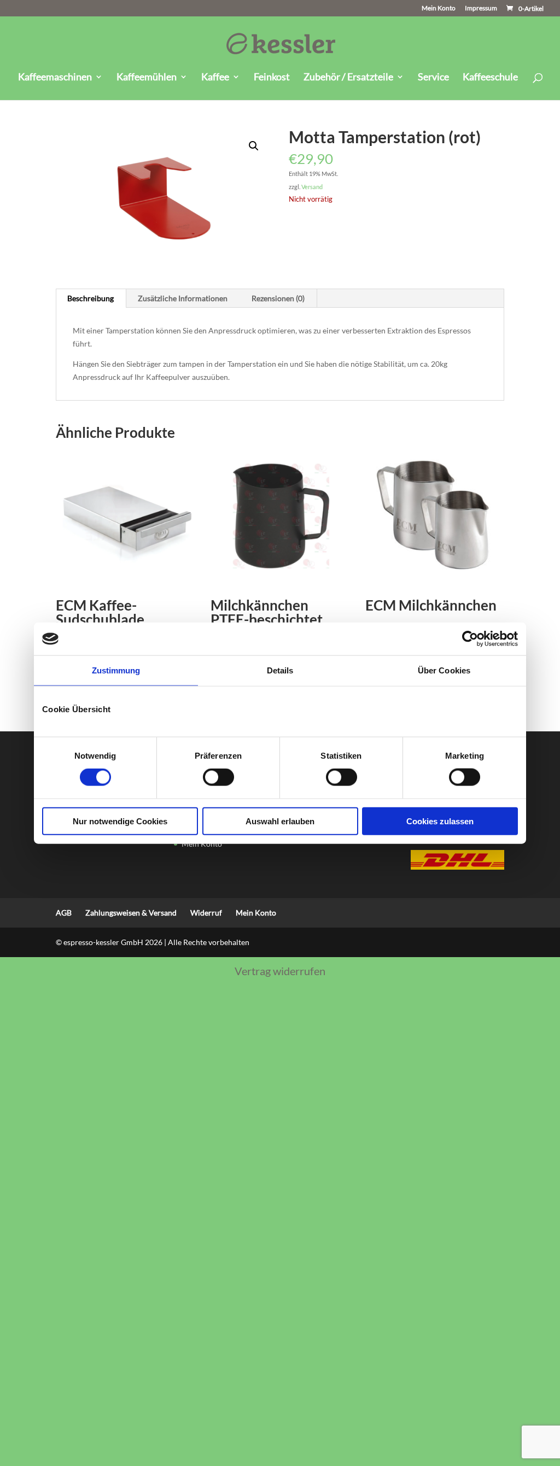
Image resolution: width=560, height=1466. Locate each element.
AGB (64, 912)
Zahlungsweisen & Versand (131, 912)
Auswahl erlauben (280, 820)
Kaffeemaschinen (55, 78)
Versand (312, 186)
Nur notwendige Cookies (120, 820)
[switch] (218, 777)
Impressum (481, 8)
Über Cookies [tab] (444, 670)
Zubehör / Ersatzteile (348, 78)
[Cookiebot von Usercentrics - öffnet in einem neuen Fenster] (470, 639)
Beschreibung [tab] (90, 298)
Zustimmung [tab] (116, 670)
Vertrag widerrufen (280, 970)
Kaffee (215, 78)
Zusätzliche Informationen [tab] (183, 298)
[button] (254, 146)
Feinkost (272, 78)
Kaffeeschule (490, 78)
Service (433, 78)
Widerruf (206, 912)
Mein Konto (439, 8)
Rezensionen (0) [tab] (278, 298)
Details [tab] (280, 670)
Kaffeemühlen (146, 78)
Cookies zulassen (440, 820)
